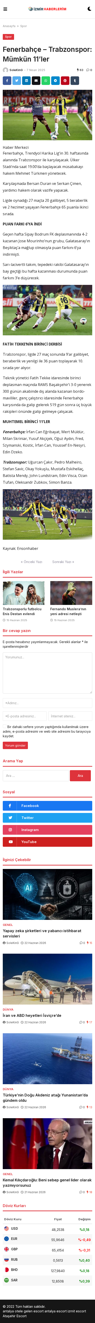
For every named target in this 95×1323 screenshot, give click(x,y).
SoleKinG (16, 70)
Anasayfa (9, 26)
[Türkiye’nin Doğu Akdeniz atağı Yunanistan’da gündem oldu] (47, 1058)
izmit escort (77, 1311)
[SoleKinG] (5, 70)
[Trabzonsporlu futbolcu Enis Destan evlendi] (24, 593)
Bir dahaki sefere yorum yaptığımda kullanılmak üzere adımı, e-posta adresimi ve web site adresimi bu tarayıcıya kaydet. (47, 731)
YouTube (29, 842)
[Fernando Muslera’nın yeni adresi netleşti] (71, 593)
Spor (23, 26)
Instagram (30, 830)
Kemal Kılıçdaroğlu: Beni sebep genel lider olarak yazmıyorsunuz (47, 1183)
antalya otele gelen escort (23, 1311)
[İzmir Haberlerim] (47, 9)
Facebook (30, 805)
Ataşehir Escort (15, 1316)
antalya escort (56, 1311)
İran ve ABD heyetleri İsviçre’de (32, 1015)
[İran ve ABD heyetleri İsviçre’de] (47, 979)
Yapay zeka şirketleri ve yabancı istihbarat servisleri (42, 933)
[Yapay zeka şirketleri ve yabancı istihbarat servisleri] (47, 894)
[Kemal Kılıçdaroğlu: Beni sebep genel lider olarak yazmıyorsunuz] (47, 1143)
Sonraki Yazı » (63, 562)
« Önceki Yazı (31, 562)
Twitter (27, 818)
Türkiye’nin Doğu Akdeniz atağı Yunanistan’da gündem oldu (45, 1098)
